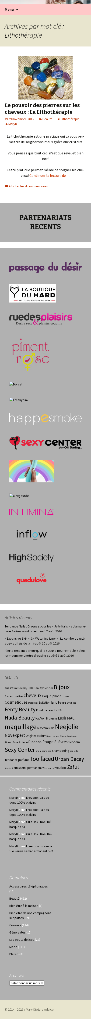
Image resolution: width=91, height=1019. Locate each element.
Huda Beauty (20, 717)
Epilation (44, 703)
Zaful (73, 767)
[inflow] (31, 534)
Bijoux (62, 687)
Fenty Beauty (20, 709)
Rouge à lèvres (55, 741)
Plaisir (13, 954)
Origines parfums (37, 736)
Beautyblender (43, 688)
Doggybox (33, 702)
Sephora (74, 742)
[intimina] (31, 512)
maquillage (21, 726)
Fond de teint (45, 710)
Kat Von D (41, 718)
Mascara (42, 728)
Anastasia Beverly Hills (19, 688)
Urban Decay (69, 758)
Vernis (8, 768)
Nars (51, 728)
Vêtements (48, 768)
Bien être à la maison (23, 906)
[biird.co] (31, 471)
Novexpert (15, 735)
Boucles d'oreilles (14, 696)
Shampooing (60, 751)
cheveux (33, 695)
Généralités (17, 932)
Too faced (42, 758)
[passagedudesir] (45, 267)
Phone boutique (68, 736)
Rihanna (35, 742)
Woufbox (60, 768)
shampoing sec (43, 750)
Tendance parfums (17, 760)
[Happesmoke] (45, 419)
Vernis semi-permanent (27, 768)
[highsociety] (31, 558)
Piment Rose (11, 742)
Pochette (23, 742)
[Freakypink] (18, 400)
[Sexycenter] (45, 443)
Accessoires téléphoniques (28, 886)
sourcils (74, 750)
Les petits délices (21, 939)
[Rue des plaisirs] (40, 319)
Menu (9, 9)
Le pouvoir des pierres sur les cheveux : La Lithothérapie (42, 108)
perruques (53, 736)
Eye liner (71, 702)
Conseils (15, 925)
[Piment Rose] (30, 353)
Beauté (47, 119)
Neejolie (66, 726)
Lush (62, 718)
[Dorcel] (15, 384)
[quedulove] (31, 578)
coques (65, 696)
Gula (58, 710)
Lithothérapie (70, 119)
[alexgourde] (19, 495)
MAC (71, 718)
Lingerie (53, 718)
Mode (13, 947)
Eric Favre (58, 702)
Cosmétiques (16, 702)
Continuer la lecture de (49, 175)
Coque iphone (51, 696)
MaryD (12, 124)
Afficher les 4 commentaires (28, 186)
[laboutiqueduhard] (32, 293)
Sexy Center (20, 749)
